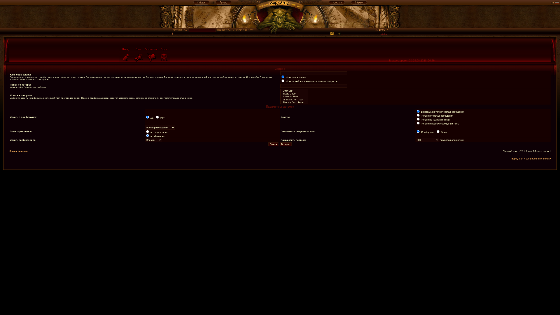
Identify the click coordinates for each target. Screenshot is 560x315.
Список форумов (18, 151)
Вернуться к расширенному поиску (531, 158)
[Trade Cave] (294, 93)
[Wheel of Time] (294, 96)
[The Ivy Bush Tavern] (294, 102)
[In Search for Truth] (294, 99)
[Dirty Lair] (294, 90)
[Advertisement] (280, 179)
